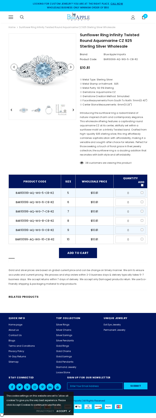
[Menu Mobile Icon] (11, 17)
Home (12, 27)
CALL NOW (117, 3)
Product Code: (88, 59)
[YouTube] (57, 386)
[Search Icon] (25, 17)
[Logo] (78, 17)
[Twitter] (19, 386)
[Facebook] (12, 386)
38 (86, 162)
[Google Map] (27, 386)
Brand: (84, 54)
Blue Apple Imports (115, 54)
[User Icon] (133, 17)
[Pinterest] (42, 386)
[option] (42, 67)
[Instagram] (34, 386)
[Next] (70, 67)
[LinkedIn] (50, 386)
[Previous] (14, 67)
